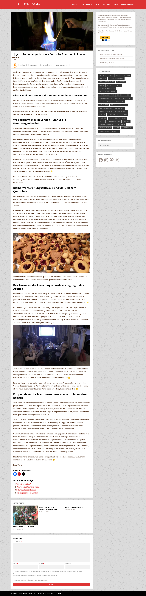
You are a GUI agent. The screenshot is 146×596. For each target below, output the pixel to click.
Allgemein (24, 65)
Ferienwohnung (126, 4)
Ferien (102, 102)
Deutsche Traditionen (37, 65)
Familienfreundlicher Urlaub (110, 98)
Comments (17, 542)
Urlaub (116, 128)
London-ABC (86, 4)
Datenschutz (50, 593)
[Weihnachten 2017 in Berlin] (25, 515)
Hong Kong (122, 105)
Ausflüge (127, 75)
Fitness (109, 102)
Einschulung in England (107, 63)
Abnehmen (103, 75)
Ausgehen (103, 78)
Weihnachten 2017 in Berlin (23, 526)
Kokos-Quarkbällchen (74, 507)
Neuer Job (103, 118)
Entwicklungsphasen (107, 95)
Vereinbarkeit (126, 128)
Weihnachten (49, 65)
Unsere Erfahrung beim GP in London (112, 58)
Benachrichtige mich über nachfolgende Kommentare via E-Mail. (35, 576)
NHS (110, 118)
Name (15, 564)
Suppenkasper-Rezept (107, 124)
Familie (127, 95)
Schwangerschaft (113, 121)
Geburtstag (104, 105)
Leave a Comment (62, 65)
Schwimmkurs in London (26, 490)
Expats (119, 95)
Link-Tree (58, 593)
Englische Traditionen (107, 92)
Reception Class (120, 118)
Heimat (113, 105)
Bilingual (110, 85)
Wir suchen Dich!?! (23, 484)
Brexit (119, 85)
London (74, 4)
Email (41, 564)
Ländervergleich (113, 115)
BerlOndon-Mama (25, 4)
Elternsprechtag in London (27, 493)
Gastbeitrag (119, 102)
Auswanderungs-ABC (107, 82)
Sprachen (126, 121)
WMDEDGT (115, 131)
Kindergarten (119, 108)
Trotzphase (121, 124)
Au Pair (118, 75)
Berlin (96, 4)
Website (68, 564)
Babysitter (121, 82)
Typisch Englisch (105, 128)
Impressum (40, 593)
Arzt (111, 75)
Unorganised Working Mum (27, 487)
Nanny (124, 115)
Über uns (105, 4)
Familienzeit (127, 98)
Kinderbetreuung (106, 108)
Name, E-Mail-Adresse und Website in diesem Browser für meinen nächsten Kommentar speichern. (48, 571)
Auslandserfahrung (116, 78)
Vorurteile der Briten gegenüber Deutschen (48, 508)
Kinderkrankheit (121, 111)
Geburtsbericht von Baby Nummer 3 (111, 54)
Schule (102, 121)
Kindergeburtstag (106, 111)
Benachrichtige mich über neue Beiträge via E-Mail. (30, 580)
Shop (115, 4)
